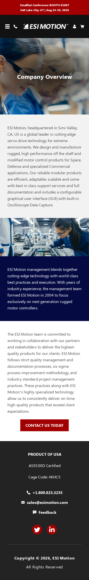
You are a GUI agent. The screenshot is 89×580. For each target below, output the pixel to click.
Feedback (47, 512)
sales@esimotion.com (47, 502)
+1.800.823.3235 (47, 492)
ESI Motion (63, 557)
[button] (7, 26)
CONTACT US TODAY (44, 425)
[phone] (16, 26)
